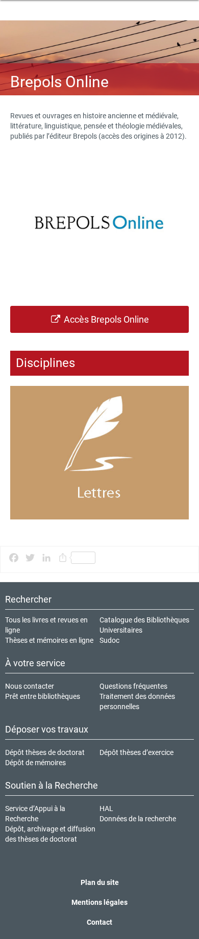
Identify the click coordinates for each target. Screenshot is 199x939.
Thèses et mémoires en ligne (49, 640)
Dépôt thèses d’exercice (136, 752)
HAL (106, 808)
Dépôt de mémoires (35, 763)
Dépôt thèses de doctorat (45, 752)
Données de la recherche (138, 819)
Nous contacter (29, 686)
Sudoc (109, 640)
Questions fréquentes (133, 686)
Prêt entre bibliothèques (42, 696)
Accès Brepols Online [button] (105, 319)
